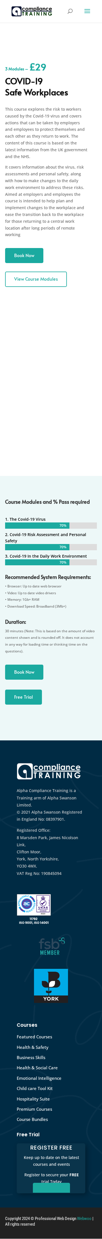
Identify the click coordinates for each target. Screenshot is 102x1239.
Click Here (51, 1189)
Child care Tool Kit (35, 1088)
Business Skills (31, 1057)
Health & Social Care (37, 1067)
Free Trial (23, 697)
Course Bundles (32, 1119)
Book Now (24, 255)
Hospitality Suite (33, 1099)
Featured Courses (34, 1037)
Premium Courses (34, 1109)
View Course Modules (36, 279)
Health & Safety (32, 1047)
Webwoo (84, 1218)
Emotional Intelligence (39, 1078)
